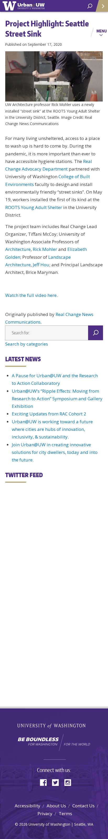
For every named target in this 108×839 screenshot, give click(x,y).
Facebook (45, 782)
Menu (101, 31)
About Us (56, 806)
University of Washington (54, 725)
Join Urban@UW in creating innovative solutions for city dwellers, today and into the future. (55, 452)
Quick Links (101, 6)
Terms (65, 813)
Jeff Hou (41, 265)
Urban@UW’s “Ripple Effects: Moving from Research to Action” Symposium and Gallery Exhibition (57, 398)
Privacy (44, 813)
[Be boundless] (54, 742)
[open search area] (90, 6)
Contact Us (83, 806)
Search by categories (26, 344)
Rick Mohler (45, 249)
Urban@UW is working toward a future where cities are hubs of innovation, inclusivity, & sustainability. (52, 429)
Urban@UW (24, 6)
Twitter (57, 782)
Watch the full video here (31, 295)
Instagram (69, 782)
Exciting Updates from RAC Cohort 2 (49, 414)
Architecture (18, 249)
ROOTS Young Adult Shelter (33, 207)
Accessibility (27, 806)
